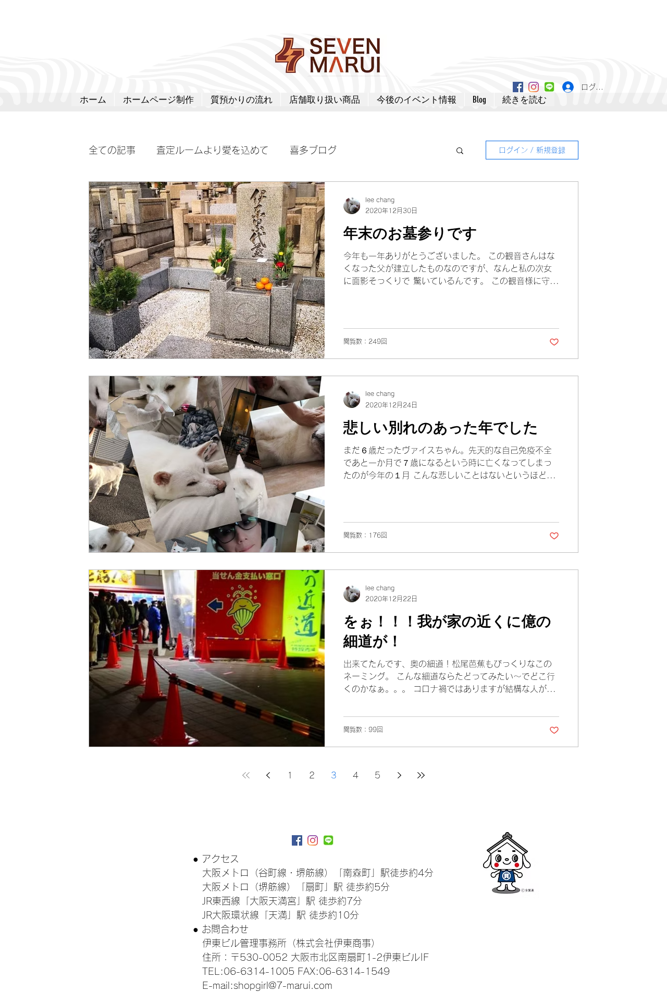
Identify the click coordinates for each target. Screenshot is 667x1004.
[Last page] (421, 775)
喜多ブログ (313, 150)
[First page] (246, 775)
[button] (460, 151)
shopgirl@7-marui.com (282, 985)
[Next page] (399, 775)
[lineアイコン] (549, 87)
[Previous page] (267, 775)
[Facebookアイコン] (518, 87)
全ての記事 (112, 150)
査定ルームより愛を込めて (212, 150)
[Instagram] (533, 87)
